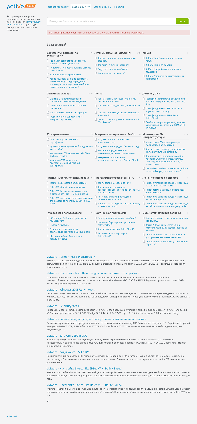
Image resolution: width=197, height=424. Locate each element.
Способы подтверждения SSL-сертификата (65, 141)
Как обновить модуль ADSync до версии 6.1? (119, 107)
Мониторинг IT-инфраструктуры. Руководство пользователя (163, 143)
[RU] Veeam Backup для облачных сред (118, 146)
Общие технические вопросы (162, 213)
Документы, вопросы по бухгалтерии (62, 54)
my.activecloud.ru (16, 24)
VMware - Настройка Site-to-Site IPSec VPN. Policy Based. (84, 368)
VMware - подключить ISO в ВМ (68, 352)
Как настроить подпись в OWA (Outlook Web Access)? (118, 121)
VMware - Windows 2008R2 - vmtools (71, 289)
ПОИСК (182, 21)
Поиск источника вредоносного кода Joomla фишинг (165, 191)
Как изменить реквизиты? (111, 73)
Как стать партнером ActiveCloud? (116, 229)
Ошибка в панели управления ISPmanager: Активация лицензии (68, 100)
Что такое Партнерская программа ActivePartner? (116, 223)
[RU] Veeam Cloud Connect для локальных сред (114, 141)
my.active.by (33, 21)
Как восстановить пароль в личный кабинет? (117, 59)
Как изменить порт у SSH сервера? (68, 112)
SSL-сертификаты (58, 134)
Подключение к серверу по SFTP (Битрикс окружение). (67, 118)
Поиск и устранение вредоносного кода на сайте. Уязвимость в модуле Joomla (167, 205)
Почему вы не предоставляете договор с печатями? (70, 69)
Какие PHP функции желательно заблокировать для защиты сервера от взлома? (166, 227)
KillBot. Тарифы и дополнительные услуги (164, 59)
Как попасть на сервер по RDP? (114, 182)
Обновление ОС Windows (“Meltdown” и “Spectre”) (167, 243)
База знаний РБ (102, 6)
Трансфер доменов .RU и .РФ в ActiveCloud (162, 116)
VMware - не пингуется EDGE (66, 306)
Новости (119, 6)
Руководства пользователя (64, 213)
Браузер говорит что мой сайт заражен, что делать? (167, 219)
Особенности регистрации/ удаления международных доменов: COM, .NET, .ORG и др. (165, 125)
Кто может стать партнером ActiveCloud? (112, 234)
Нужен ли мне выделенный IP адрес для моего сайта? (71, 147)
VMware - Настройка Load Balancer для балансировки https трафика (93, 273)
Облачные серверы (59, 93)
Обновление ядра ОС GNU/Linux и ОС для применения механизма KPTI (166, 236)
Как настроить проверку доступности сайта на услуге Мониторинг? (165, 150)
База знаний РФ (81, 6)
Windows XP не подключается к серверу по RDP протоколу (119, 205)
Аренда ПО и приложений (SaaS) (68, 177)
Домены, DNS (151, 93)
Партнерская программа (110, 213)
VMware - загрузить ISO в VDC (67, 335)
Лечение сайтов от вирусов (160, 177)
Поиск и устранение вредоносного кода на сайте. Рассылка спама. (167, 184)
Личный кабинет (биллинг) (112, 53)
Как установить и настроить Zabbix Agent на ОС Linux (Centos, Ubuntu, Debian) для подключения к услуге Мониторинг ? (164, 160)
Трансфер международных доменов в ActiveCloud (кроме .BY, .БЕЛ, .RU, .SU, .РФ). (165, 101)
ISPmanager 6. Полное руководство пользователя (68, 219)
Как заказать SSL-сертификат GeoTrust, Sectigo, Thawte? (70, 154)
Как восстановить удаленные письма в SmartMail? (118, 114)
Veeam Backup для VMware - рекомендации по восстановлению (116, 152)
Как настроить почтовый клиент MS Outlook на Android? (117, 100)
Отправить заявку (58, 6)
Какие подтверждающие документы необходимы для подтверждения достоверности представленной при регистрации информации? (69, 82)
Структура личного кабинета (113, 69)
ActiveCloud (12, 416)
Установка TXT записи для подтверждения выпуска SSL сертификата (65, 163)
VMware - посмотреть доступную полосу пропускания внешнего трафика (96, 319)
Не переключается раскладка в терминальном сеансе (114, 198)
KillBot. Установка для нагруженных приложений (165, 77)
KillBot (147, 53)
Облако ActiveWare (60, 224)
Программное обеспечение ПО (114, 177)
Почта (98, 93)
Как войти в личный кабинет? (113, 64)
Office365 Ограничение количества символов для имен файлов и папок (69, 192)
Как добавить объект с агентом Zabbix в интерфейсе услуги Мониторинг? (167, 170)
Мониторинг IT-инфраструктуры (154, 136)
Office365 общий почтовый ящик (67, 187)
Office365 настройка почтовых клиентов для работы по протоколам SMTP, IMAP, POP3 (71, 201)
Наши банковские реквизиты (65, 74)
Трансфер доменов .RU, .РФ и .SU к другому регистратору (164, 110)
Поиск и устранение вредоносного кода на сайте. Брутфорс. (167, 198)
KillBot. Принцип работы (159, 64)
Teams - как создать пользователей (68, 182)
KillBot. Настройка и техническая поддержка (163, 70)
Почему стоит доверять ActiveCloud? (117, 218)
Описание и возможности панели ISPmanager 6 (68, 107)
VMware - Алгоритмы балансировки (71, 256)
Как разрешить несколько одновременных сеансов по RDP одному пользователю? (119, 190)
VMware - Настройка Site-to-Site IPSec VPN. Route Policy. (84, 384)
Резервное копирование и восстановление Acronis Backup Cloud (118, 159)
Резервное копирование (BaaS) (114, 134)
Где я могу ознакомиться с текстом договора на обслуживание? (68, 62)
